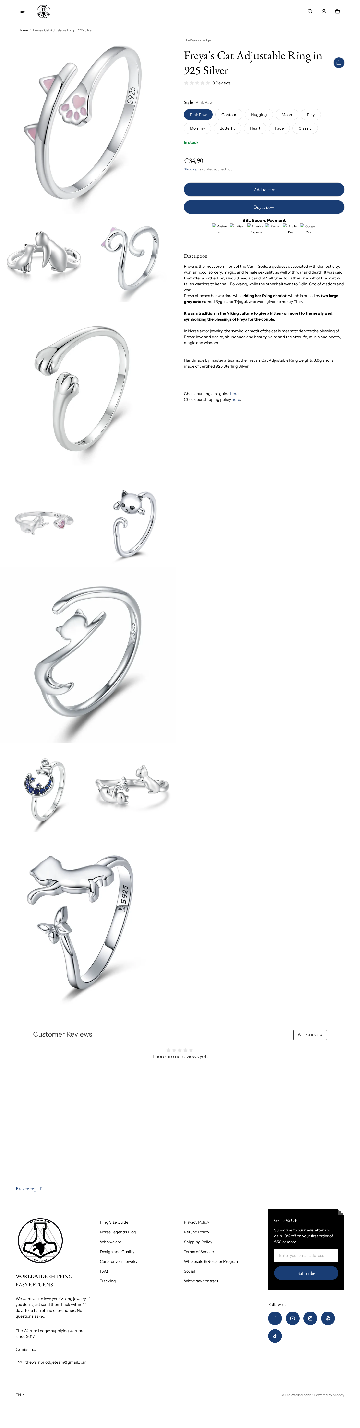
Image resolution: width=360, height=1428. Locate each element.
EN (18, 1395)
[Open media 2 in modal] (44, 258)
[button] (310, 11)
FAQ (104, 1271)
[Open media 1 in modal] (88, 126)
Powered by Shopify (329, 1395)
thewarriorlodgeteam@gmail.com (56, 1362)
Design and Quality (117, 1251)
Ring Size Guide (114, 1222)
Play (311, 114)
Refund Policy (196, 1232)
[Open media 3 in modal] (132, 258)
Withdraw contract (201, 1280)
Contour (228, 114)
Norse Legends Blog (118, 1232)
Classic (305, 128)
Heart (255, 128)
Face (279, 128)
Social (189, 1271)
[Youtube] (293, 1318)
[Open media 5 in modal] (44, 523)
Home (23, 30)
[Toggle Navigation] (22, 11)
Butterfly (227, 128)
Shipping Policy (198, 1241)
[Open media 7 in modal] (88, 655)
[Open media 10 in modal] (88, 920)
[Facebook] (275, 1318)
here (234, 393)
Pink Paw (198, 114)
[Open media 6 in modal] (132, 523)
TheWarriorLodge (298, 1395)
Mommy (197, 128)
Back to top (26, 1188)
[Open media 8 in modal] (44, 787)
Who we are (110, 1241)
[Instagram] (310, 1318)
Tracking (108, 1280)
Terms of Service (199, 1251)
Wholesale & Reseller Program (211, 1261)
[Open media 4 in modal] (88, 390)
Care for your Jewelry (118, 1261)
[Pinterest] (328, 1318)
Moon (287, 114)
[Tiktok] (275, 1336)
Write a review (310, 1035)
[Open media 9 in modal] (132, 787)
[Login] (324, 11)
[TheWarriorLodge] (43, 11)
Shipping (190, 169)
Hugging (259, 114)
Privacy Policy (196, 1222)
